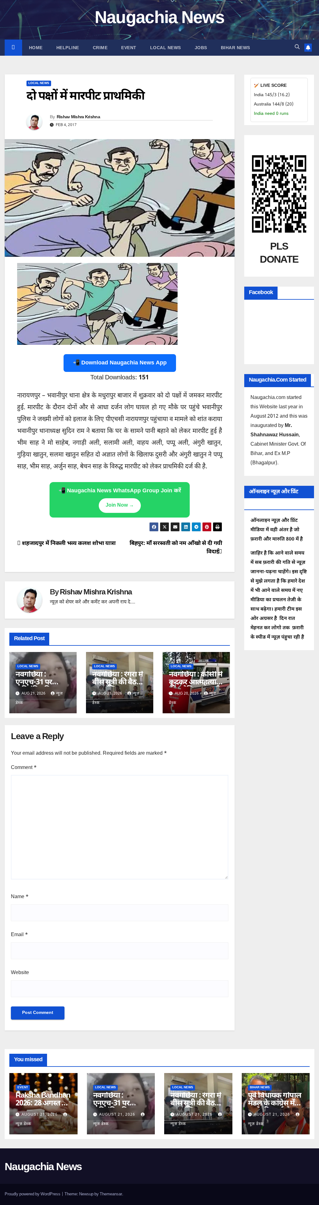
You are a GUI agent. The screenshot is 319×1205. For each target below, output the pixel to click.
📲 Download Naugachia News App (120, 363)
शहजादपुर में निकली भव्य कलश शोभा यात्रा (68, 543)
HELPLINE (67, 47)
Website (20, 973)
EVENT (128, 47)
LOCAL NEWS (165, 47)
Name (20, 897)
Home (36, 47)
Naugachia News (159, 19)
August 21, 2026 (40, 1114)
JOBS (201, 47)
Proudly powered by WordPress (33, 1194)
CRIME (100, 47)
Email (19, 935)
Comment (24, 768)
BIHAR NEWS (235, 47)
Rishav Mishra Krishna (78, 117)
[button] (297, 47)
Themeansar (111, 1194)
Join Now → (120, 505)
